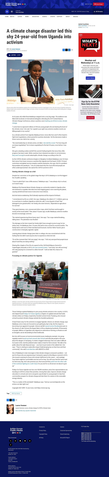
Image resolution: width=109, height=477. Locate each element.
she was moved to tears (39, 247)
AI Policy (41, 437)
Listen (20, 16)
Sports (52, 16)
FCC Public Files (85, 426)
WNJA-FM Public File (86, 435)
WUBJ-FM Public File (86, 439)
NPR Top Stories (16, 393)
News (27, 16)
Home (7, 16)
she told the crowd (49, 143)
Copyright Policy (43, 434)
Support (59, 16)
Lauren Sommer (16, 49)
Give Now (99, 4)
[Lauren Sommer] (10, 409)
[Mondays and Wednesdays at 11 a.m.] (90, 45)
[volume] (11, 11)
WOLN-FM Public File (86, 438)
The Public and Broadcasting (88, 441)
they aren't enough (18, 155)
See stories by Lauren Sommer (25, 411)
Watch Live (88, 4)
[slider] (14, 11)
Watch (12, 16)
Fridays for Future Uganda (32, 314)
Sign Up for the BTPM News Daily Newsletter (90, 102)
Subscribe (90, 118)
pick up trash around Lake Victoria (34, 338)
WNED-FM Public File (86, 434)
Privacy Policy (42, 430)
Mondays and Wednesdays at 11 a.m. (90, 61)
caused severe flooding (52, 326)
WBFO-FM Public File (86, 437)
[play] (7, 12)
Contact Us (42, 427)
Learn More (90, 78)
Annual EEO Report (65, 437)
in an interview (30, 349)
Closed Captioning (64, 434)
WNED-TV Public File (86, 433)
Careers (62, 427)
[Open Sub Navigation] (15, 16)
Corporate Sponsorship (66, 430)
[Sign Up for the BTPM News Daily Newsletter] (90, 91)
